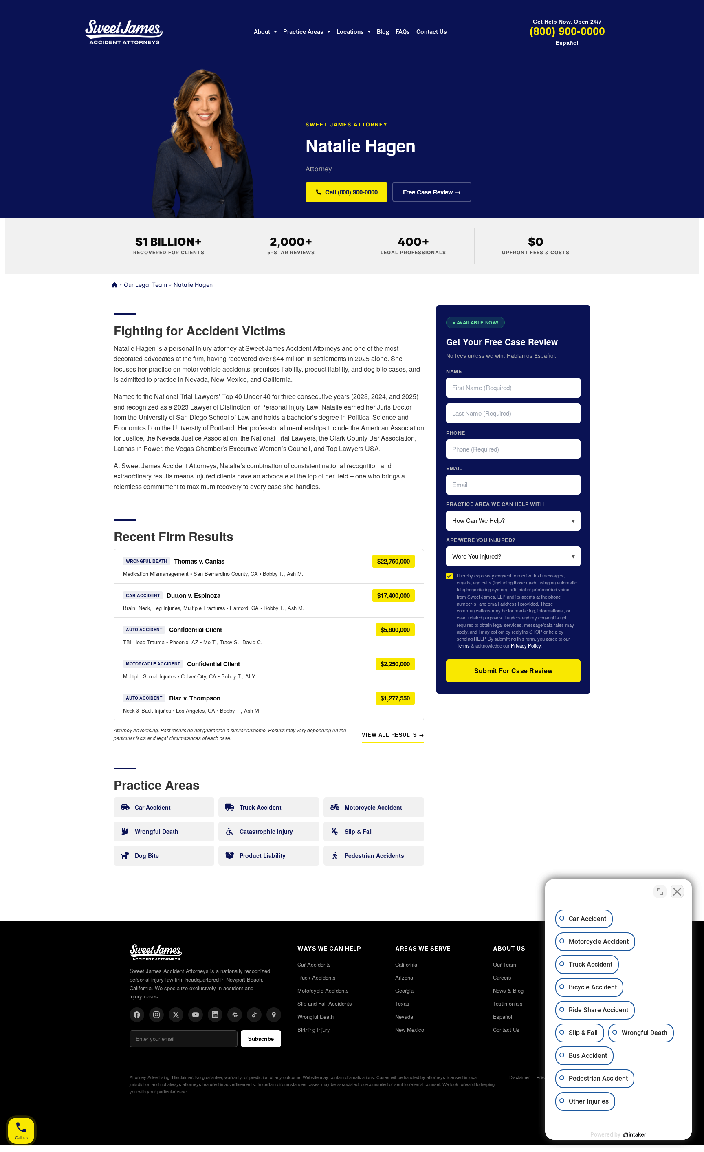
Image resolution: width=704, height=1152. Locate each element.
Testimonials (508, 1003)
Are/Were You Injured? (481, 540)
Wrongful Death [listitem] (156, 831)
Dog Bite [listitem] (147, 855)
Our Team (504, 964)
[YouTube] (195, 1014)
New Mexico (409, 1029)
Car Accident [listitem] (153, 807)
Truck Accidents (316, 977)
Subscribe (261, 1038)
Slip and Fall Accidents (324, 1003)
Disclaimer (519, 1077)
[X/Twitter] (176, 1014)
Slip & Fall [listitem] (359, 831)
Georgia (404, 990)
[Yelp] (234, 1014)
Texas (402, 1003)
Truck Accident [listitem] (261, 807)
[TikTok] (254, 1014)
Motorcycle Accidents (323, 990)
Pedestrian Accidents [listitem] (374, 855)
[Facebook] (137, 1014)
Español (567, 43)
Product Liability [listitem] (263, 855)
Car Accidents (314, 964)
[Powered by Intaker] (635, 1134)
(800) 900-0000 (567, 31)
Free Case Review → (432, 191)
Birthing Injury (313, 1029)
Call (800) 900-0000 (351, 191)
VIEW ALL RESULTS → (393, 734)
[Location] (273, 1014)
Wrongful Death (315, 1016)
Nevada (404, 1016)
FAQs (403, 31)
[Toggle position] (660, 891)
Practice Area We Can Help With (495, 504)
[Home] (114, 285)
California (406, 964)
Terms (463, 645)
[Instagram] (156, 1014)
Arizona (404, 977)
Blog (383, 31)
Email (454, 468)
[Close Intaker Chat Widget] (677, 891)
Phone (455, 432)
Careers (502, 977)
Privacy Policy (526, 645)
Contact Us (431, 31)
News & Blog (508, 990)
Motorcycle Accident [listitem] (373, 807)
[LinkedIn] (215, 1014)
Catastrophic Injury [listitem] (266, 831)
